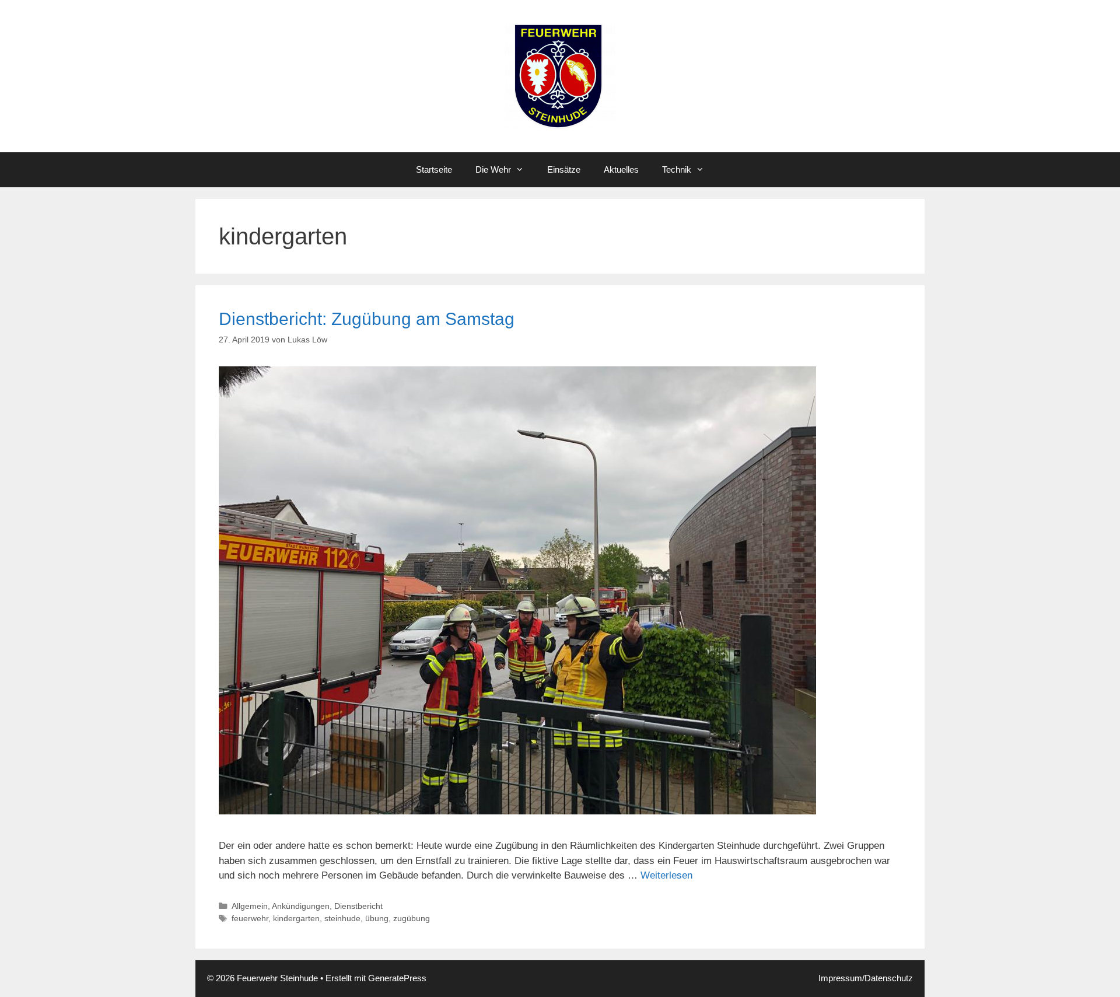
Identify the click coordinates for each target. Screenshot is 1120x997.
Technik (676, 169)
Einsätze (563, 169)
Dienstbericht (358, 906)
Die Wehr (493, 169)
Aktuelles (621, 169)
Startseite (434, 169)
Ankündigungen (301, 906)
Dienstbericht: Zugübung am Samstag (366, 318)
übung (376, 918)
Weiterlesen (666, 875)
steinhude (342, 918)
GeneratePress (397, 978)
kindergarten (296, 918)
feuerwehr (250, 918)
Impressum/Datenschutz (865, 978)
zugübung (411, 918)
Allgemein (250, 906)
